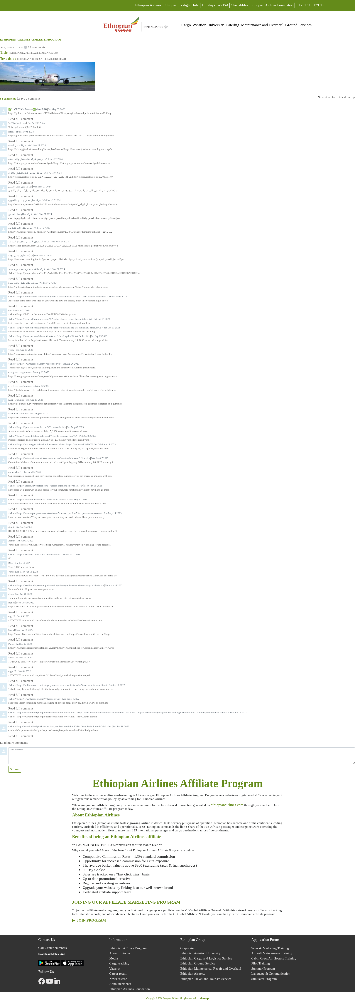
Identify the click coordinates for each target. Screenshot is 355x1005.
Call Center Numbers (52, 948)
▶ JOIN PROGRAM (89, 920)
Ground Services (298, 25)
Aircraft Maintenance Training (271, 953)
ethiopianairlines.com (227, 805)
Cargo (186, 25)
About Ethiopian (120, 953)
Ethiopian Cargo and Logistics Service (206, 958)
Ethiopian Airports (192, 973)
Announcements (120, 984)
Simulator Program (264, 979)
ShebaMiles (239, 5)
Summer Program (263, 968)
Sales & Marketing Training (270, 948)
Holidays (208, 5)
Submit (15, 769)
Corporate (187, 948)
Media (113, 958)
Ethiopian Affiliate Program (128, 948)
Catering (232, 25)
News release (118, 979)
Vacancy (115, 968)
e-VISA (223, 5)
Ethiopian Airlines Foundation (272, 5)
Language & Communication (270, 973)
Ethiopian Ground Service (197, 963)
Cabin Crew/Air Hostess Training (273, 958)
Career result (117, 973)
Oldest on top (346, 97)
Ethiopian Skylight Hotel (181, 5)
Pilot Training (260, 963)
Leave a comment (28, 98)
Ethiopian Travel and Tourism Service (205, 979)
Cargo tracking (119, 963)
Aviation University (208, 25)
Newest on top (327, 97)
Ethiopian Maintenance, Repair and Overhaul (210, 968)
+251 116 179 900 (311, 5)
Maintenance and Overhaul (262, 25)
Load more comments (14, 742)
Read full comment (20, 119)
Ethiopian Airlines (148, 5)
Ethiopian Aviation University (200, 953)
